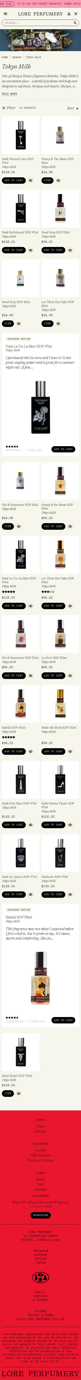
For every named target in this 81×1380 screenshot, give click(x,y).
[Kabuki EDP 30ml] (40, 978)
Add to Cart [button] (14, 180)
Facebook (40, 1254)
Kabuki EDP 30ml (19, 917)
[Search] (75, 23)
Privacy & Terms (40, 1315)
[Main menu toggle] (5, 13)
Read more (9, 93)
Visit (40, 1184)
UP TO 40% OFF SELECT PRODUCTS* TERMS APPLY (38, 3)
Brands (40, 1131)
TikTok (40, 1262)
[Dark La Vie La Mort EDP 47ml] (40, 407)
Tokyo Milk (9, 167)
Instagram (40, 1250)
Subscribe (40, 1215)
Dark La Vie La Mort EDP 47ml (29, 346)
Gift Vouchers (40, 1155)
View (47, 180)
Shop (40, 1126)
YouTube (41, 1258)
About (40, 1179)
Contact (40, 1189)
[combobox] (75, 108)
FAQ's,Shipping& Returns (40, 1296)
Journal (40, 1150)
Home (5, 57)
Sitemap (41, 1311)
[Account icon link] (69, 13)
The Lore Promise (40, 1160)
